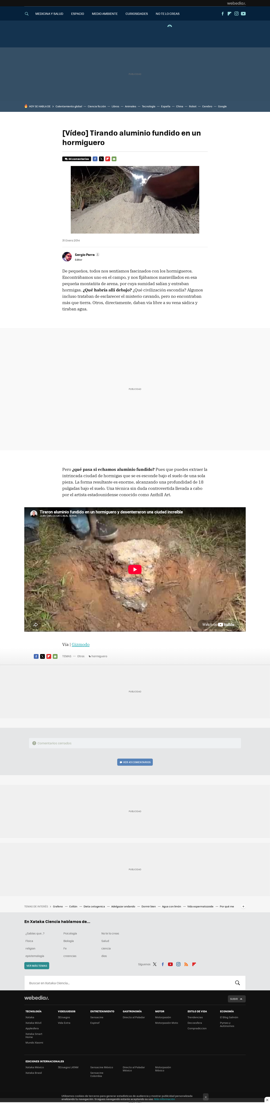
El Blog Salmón (229, 1017)
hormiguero (99, 656)
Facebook (222, 13)
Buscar (237, 982)
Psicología (70, 933)
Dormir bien (149, 906)
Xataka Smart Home (33, 1035)
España (165, 106)
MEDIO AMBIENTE (105, 13)
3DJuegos (64, 1017)
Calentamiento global (69, 106)
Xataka (29, 1017)
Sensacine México (101, 1067)
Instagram (236, 13)
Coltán (73, 906)
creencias (69, 956)
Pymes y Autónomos (227, 1024)
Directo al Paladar (134, 1017)
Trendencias (195, 1017)
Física (29, 941)
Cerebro (207, 106)
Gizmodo (81, 644)
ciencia (106, 948)
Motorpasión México (163, 1068)
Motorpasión (163, 1017)
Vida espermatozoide (200, 906)
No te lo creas (110, 933)
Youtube (243, 13)
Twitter (101, 158)
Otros (81, 656)
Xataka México (34, 1067)
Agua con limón (172, 906)
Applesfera (32, 1028)
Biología (68, 941)
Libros (115, 106)
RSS (186, 963)
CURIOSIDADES (137, 13)
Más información (164, 1099)
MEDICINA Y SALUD (49, 13)
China (179, 106)
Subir (234, 999)
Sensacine (96, 1017)
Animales (130, 106)
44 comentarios (78, 159)
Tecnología (148, 106)
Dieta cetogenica (95, 906)
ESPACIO (77, 13)
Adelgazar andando (123, 906)
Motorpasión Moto (166, 1023)
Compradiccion (197, 1028)
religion (30, 948)
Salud (105, 941)
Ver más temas (36, 965)
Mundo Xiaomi (34, 1042)
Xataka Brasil (33, 1073)
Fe (65, 948)
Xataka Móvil (33, 1023)
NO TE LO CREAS (167, 13)
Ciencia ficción (97, 106)
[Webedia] (236, 3)
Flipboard (229, 13)
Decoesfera (195, 1023)
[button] (87, 254)
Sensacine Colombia (96, 1074)
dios (104, 956)
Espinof (94, 1023)
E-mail (114, 158)
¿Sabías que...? (34, 933)
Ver (137, 762)
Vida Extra (64, 1023)
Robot (192, 106)
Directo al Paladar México (134, 1068)
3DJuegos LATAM (68, 1067)
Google (222, 106)
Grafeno (58, 906)
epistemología (34, 956)
